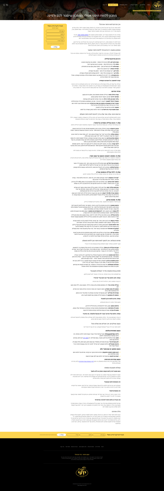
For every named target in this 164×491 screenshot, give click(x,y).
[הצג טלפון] (7, 5)
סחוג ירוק (85, 338)
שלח (55, 47)
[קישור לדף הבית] (157, 8)
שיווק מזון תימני (123, 5)
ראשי (148, 5)
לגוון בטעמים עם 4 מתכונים (86, 361)
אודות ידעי (142, 5)
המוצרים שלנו (134, 5)
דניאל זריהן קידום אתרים (77, 483)
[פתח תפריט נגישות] (4, 5)
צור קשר (105, 5)
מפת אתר (67, 446)
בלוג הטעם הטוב (113, 5)
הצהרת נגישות (74, 446)
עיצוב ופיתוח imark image (82, 485)
